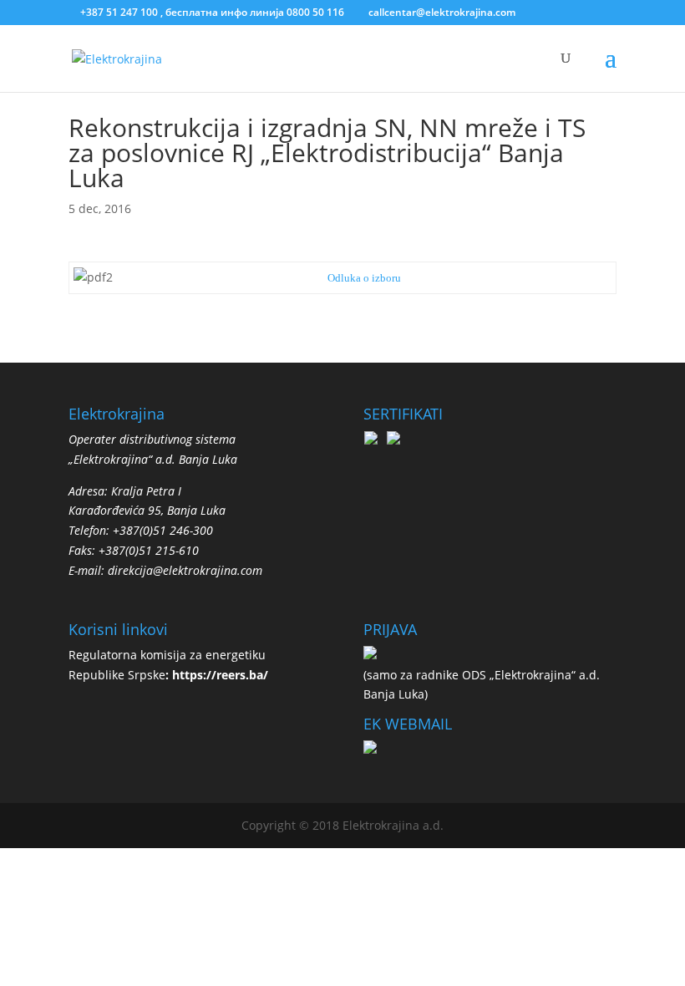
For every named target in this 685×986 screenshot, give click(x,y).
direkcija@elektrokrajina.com (185, 570)
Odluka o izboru (364, 278)
